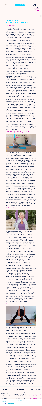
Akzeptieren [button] (11, 403)
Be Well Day (11, 208)
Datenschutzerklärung (35, 398)
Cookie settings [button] (5, 403)
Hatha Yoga (10, 25)
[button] (40, 16)
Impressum (38, 392)
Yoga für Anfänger (13, 304)
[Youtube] (22, 5)
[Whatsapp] (24, 5)
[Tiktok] (16, 5)
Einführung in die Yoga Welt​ (17, 132)
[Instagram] (20, 5)
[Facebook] (18, 5)
